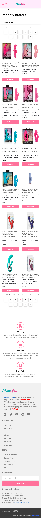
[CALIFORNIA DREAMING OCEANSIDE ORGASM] (10, 51)
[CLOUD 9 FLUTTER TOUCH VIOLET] (30, 221)
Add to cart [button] (10, 79)
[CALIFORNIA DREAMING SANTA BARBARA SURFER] (30, 94)
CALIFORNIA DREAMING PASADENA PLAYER (30, 70)
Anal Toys (7, 432)
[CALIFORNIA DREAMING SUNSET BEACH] (10, 178)
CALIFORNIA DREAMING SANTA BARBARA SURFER (30, 114)
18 (20, 37)
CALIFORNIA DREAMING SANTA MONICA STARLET (10, 156)
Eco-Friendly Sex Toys (9, 63)
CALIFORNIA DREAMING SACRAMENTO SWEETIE (10, 114)
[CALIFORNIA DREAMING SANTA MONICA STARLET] (10, 136)
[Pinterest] (22, 414)
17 (16, 37)
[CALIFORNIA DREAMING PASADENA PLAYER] (30, 51)
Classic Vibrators (7, 62)
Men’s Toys (8, 428)
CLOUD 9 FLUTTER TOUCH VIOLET (30, 241)
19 (25, 37)
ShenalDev (36, 516)
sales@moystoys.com (21, 502)
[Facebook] (5, 414)
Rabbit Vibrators (19, 10)
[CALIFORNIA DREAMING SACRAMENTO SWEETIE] (10, 94)
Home (3, 10)
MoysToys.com (9, 397)
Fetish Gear (8, 438)
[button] (37, 3)
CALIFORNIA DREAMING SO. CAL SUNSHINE (30, 156)
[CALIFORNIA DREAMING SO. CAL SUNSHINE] (30, 136)
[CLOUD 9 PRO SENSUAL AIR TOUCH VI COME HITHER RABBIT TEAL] (10, 263)
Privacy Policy (9, 458)
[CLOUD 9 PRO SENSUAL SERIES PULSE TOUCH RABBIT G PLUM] (30, 263)
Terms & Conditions (10, 455)
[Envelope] (28, 414)
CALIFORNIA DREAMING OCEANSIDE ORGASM (10, 72)
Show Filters (9, 22)
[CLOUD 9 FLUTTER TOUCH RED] (10, 221)
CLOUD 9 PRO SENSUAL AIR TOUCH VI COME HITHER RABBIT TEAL (9, 282)
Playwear (7, 442)
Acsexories (8, 445)
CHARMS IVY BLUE (28, 198)
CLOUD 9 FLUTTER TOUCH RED (10, 241)
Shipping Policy (9, 461)
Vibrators (9, 10)
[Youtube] (16, 414)
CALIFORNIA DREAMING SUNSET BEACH (10, 199)
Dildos (16, 62)
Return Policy (8, 465)
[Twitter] (11, 414)
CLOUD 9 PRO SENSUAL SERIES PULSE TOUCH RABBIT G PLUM (29, 282)
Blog (5, 468)
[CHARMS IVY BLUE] (30, 178)
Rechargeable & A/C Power (10, 66)
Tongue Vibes (26, 66)
